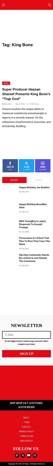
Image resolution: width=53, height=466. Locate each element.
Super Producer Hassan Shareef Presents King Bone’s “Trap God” (26, 94)
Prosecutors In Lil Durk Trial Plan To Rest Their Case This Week (34, 241)
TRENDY (39, 180)
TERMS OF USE (26, 436)
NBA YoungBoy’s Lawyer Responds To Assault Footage (32, 224)
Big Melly (25, 266)
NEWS (6, 83)
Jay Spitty (25, 232)
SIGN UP (26, 354)
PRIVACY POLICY (26, 431)
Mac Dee (25, 192)
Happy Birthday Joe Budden (34, 187)
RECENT (14, 180)
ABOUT (26, 418)
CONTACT (26, 427)
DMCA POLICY (26, 441)
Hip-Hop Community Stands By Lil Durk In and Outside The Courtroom (34, 258)
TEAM (26, 422)
